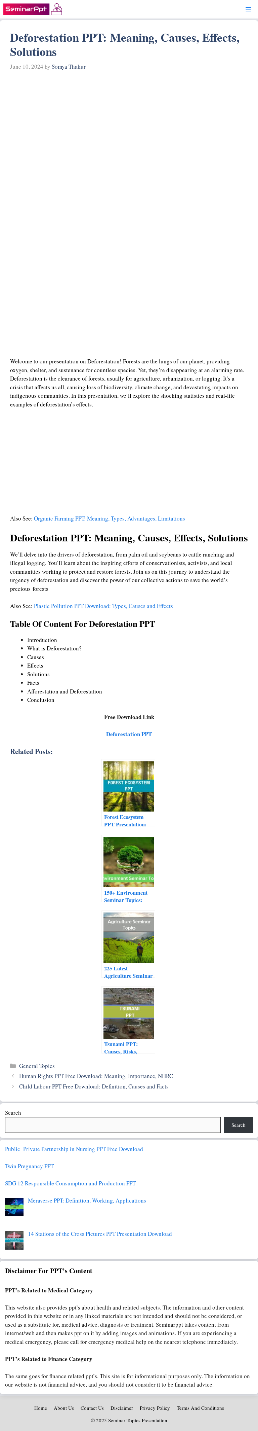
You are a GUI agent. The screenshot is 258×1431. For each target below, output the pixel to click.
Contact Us (92, 1407)
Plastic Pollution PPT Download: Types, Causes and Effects (103, 606)
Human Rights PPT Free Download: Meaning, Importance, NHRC (96, 1076)
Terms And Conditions (200, 1407)
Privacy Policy (155, 1407)
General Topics (37, 1066)
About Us (64, 1407)
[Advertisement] (129, 124)
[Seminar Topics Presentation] (32, 9)
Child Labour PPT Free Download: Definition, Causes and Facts (94, 1086)
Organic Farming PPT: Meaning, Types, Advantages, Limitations (109, 518)
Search (13, 1112)
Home (40, 1407)
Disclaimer (122, 1407)
